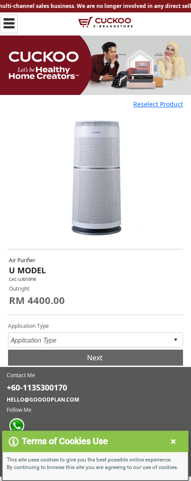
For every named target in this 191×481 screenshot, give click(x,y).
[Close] (173, 440)
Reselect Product (158, 104)
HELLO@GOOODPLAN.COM (43, 399)
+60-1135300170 (37, 387)
